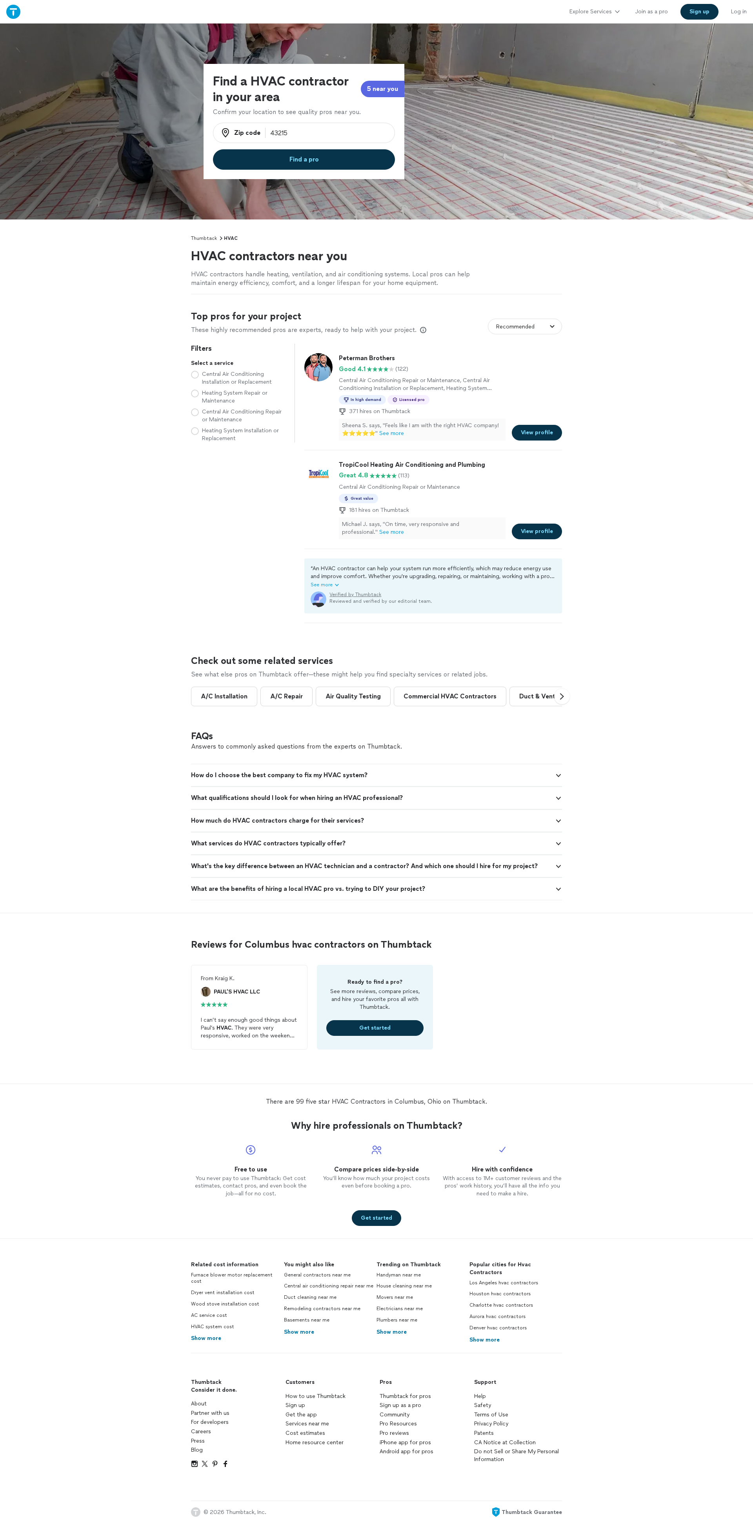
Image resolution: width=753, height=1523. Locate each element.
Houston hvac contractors (500, 1293)
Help (480, 1396)
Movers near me (394, 1297)
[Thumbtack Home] (13, 11)
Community (394, 1414)
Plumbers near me (396, 1320)
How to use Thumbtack (316, 1396)
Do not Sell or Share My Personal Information (516, 1455)
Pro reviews (394, 1433)
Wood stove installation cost (225, 1304)
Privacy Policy (491, 1423)
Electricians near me (399, 1308)
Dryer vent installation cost (223, 1292)
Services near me (307, 1423)
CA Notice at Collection (505, 1442)
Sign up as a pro (400, 1405)
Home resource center (315, 1442)
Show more (206, 1338)
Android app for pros (406, 1451)
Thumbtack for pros (405, 1396)
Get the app (301, 1414)
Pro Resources (398, 1423)
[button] (433, 576)
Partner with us (210, 1413)
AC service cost (209, 1315)
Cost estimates (305, 1433)
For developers (210, 1422)
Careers (201, 1431)
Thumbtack (204, 238)
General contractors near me (317, 1275)
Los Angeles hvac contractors (503, 1282)
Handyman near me (398, 1275)
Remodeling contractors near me (322, 1308)
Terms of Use (491, 1414)
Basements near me (306, 1320)
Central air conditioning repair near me (328, 1286)
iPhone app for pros (405, 1442)
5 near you (382, 88)
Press (198, 1441)
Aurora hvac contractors (497, 1316)
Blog (197, 1450)
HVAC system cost (212, 1326)
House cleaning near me (404, 1286)
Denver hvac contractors (498, 1328)
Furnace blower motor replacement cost (232, 1278)
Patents (484, 1433)
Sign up (295, 1405)
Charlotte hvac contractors (501, 1305)
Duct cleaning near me (310, 1297)
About (199, 1403)
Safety (482, 1405)
